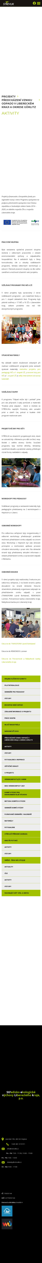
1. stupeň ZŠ (11, 376)
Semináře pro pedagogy (14, 692)
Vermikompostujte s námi (15, 779)
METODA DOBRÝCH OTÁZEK (15, 801)
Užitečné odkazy (11, 766)
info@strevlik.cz (13, 1149)
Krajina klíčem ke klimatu (15, 679)
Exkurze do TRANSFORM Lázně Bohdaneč (18, 644)
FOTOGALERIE (10, 827)
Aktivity (8, 746)
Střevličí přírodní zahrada (16, 834)
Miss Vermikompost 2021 (15, 786)
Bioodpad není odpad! (14, 705)
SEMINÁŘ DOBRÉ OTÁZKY (14, 808)
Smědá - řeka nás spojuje (15, 860)
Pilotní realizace (12, 685)
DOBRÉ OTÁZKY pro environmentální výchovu (16, 793)
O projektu (9, 773)
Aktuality (9, 867)
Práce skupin (10, 718)
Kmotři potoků (11, 840)
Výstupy (8, 698)
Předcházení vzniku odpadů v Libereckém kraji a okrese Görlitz (19, 739)
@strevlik (16, 1162)
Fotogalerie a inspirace (15, 760)
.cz (21, 1162)
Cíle (6, 873)
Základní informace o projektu (18, 711)
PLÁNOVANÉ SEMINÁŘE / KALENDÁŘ (18, 814)
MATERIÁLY (9, 821)
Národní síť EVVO (12, 731)
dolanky (10, 1162)
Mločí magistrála (12, 725)
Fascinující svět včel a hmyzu (17, 893)
